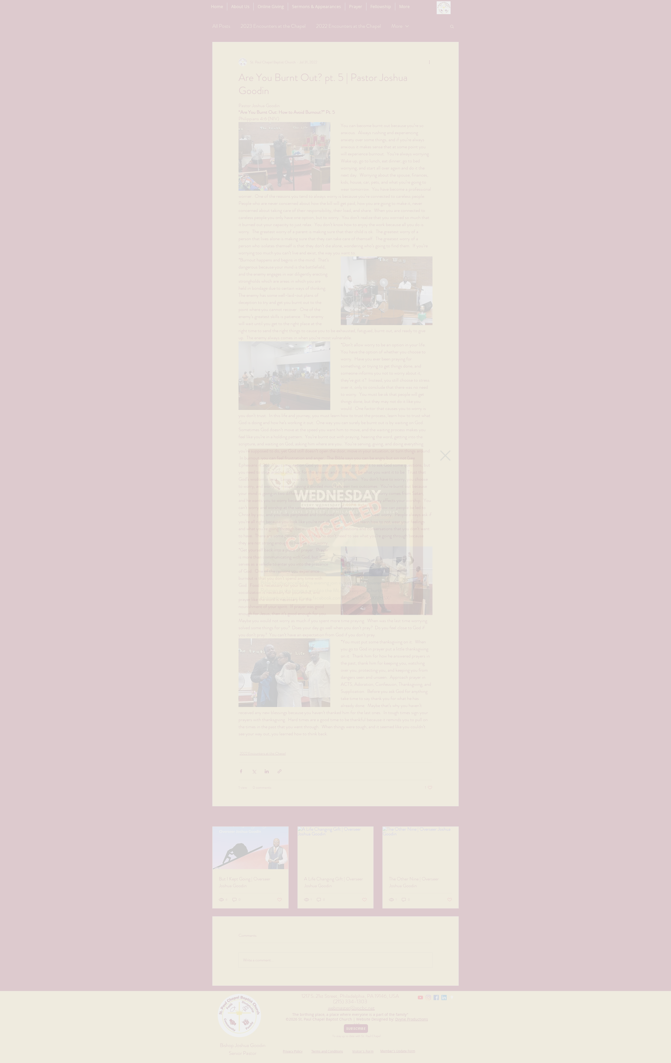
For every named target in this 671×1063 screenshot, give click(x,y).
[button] (445, 455)
